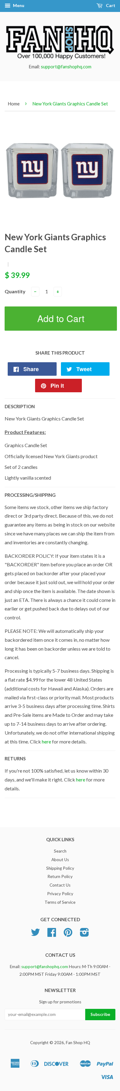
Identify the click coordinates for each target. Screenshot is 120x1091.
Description (20, 406)
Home (14, 103)
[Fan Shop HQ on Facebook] (51, 934)
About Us (60, 859)
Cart (110, 5)
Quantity (15, 291)
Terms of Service (60, 902)
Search (60, 851)
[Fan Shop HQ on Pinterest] (68, 934)
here (46, 741)
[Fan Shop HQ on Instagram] (84, 934)
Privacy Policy (60, 893)
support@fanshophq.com (66, 66)
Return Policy (60, 876)
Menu (18, 5)
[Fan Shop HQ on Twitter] (35, 934)
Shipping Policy (60, 868)
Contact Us (60, 885)
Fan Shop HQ (78, 1042)
